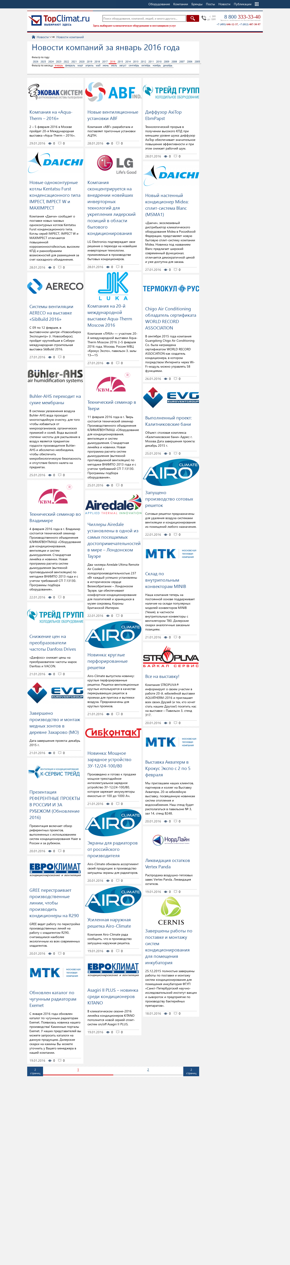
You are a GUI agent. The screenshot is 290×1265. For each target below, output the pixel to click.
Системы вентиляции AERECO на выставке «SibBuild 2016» (51, 312)
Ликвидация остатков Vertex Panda (167, 863)
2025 (43, 61)
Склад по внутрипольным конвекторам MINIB (165, 579)
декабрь (167, 65)
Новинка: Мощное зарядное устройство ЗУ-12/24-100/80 (109, 759)
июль (114, 65)
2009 (166, 61)
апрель (89, 65)
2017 (105, 61)
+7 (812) (250, 24)
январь (59, 65)
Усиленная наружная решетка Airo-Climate (109, 922)
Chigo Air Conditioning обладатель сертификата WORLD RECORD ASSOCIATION (170, 318)
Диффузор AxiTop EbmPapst (163, 114)
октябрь (145, 65)
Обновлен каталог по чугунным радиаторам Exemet (52, 998)
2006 (189, 61)
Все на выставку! (162, 676)
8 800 (242, 17)
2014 (128, 61)
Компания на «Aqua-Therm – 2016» (50, 114)
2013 (135, 61)
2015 (120, 61)
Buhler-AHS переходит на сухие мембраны (55, 399)
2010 (159, 61)
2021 (74, 61)
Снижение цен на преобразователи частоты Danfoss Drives (52, 642)
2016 (112, 61)
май (98, 65)
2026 (35, 61)
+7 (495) (227, 24)
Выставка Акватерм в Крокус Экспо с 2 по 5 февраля (168, 767)
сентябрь (134, 65)
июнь (106, 65)
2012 (143, 61)
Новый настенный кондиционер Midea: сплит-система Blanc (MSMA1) (166, 204)
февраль (70, 65)
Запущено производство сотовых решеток (169, 498)
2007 (182, 61)
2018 (97, 61)
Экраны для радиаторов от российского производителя (112, 848)
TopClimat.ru (58, 20)
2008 (174, 61)
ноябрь (157, 65)
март (80, 65)
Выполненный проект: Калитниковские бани (168, 420)
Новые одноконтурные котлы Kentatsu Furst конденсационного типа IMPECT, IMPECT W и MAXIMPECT (54, 195)
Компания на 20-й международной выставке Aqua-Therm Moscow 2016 (109, 315)
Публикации (242, 4)
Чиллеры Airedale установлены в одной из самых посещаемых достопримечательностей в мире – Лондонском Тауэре (114, 540)
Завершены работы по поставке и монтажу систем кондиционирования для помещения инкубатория (168, 946)
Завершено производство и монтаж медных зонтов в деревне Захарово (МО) (54, 722)
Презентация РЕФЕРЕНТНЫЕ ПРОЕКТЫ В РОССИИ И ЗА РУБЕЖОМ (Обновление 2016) (54, 804)
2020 (82, 61)
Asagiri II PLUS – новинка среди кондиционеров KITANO (112, 996)
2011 (151, 61)
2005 (197, 61)
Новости (224, 4)
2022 (66, 61)
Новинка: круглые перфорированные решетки (107, 660)
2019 (89, 61)
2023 (58, 61)
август (122, 65)
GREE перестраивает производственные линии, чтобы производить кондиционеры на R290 (54, 902)
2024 (51, 61)
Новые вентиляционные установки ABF (112, 114)
